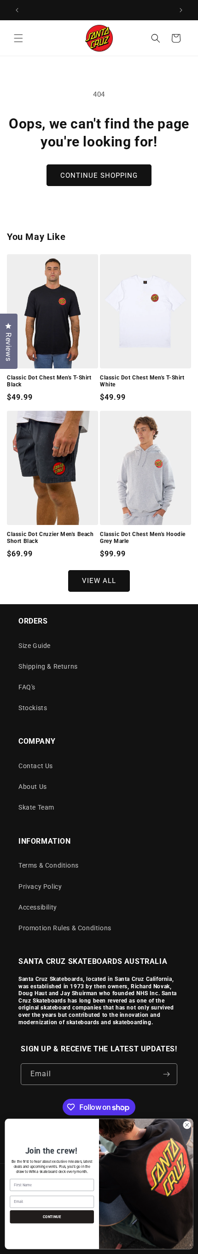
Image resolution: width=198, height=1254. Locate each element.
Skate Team (36, 807)
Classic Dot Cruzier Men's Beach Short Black (50, 538)
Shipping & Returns (48, 666)
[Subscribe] (167, 1074)
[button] (18, 38)
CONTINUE (52, 1216)
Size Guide (34, 645)
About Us (32, 786)
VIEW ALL (99, 581)
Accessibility (37, 907)
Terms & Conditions (48, 865)
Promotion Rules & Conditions (64, 928)
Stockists (32, 708)
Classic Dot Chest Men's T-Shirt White (142, 381)
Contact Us (35, 766)
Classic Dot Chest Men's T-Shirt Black (49, 381)
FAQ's (26, 687)
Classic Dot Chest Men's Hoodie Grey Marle (143, 538)
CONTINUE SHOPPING (99, 175)
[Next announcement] (181, 10)
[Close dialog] (187, 1125)
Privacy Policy (40, 886)
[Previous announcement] (17, 10)
